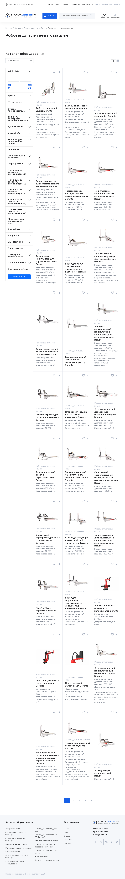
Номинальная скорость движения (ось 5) (17, 201)
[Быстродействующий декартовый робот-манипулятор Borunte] (77, 516)
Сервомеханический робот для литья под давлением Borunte (47, 352)
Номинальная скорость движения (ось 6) (17, 211)
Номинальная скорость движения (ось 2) (17, 172)
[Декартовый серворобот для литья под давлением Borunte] (48, 515)
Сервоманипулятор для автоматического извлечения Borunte (47, 184)
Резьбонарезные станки (16, 844)
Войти (97, 4)
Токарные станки (12, 829)
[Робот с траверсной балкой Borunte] (48, 87)
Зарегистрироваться (111, 4)
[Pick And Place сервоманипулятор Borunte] (48, 583)
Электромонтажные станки (46, 841)
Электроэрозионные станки (47, 860)
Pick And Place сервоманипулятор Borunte (46, 610)
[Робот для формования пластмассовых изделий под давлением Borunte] (77, 578)
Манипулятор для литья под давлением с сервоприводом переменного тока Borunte (47, 758)
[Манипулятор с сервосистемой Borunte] (106, 738)
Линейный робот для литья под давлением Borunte (47, 417)
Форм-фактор (15, 164)
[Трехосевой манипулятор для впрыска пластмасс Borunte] (48, 235)
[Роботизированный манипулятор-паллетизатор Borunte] (106, 581)
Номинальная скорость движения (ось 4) (17, 192)
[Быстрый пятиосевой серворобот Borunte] (77, 86)
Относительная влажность (16, 157)
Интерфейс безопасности (15, 256)
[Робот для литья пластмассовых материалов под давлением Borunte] (77, 238)
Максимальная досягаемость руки (16, 221)
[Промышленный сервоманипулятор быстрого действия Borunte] (106, 233)
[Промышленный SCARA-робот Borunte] (77, 655)
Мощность (13, 149)
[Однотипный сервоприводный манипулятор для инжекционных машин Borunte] (106, 452)
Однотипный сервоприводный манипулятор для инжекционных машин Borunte (106, 477)
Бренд (11, 95)
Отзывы (65, 4)
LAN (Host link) (15, 242)
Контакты (86, 4)
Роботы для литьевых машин (77, 740)
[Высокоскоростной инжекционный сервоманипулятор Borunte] (77, 322)
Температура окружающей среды (15, 141)
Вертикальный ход (18, 269)
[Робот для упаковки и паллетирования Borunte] (48, 654)
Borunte (16, 102)
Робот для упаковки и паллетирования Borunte (47, 683)
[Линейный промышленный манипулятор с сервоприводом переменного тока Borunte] (106, 306)
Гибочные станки (12, 852)
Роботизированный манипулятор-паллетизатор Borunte (106, 608)
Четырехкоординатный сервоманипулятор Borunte (77, 746)
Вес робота (14, 229)
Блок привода (15, 248)
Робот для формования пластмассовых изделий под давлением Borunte (75, 603)
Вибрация (13, 235)
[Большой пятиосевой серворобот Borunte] (106, 89)
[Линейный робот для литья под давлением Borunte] (48, 392)
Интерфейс (14, 133)
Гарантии (68, 839)
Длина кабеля (15, 127)
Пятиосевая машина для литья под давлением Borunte (76, 414)
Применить (19, 277)
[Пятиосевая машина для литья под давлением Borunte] (77, 390)
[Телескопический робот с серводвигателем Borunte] (48, 452)
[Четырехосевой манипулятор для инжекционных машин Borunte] (77, 166)
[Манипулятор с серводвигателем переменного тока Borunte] (106, 166)
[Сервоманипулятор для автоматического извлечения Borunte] (48, 161)
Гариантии (75, 4)
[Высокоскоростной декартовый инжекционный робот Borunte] (106, 389)
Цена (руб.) (13, 71)
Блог (57, 4)
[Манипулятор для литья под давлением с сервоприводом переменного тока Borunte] (48, 729)
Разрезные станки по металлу (18, 848)
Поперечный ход (17, 262)
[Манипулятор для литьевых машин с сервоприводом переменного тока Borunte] (106, 515)
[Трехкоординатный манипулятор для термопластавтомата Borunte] (77, 452)
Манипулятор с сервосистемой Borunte (102, 773)
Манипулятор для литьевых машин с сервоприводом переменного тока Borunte (104, 540)
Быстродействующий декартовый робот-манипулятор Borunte (77, 540)
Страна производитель (16, 110)
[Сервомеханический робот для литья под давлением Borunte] (48, 318)
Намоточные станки (43, 856)
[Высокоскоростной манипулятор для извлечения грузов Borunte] (106, 648)
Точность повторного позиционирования (18, 119)
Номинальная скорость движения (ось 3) (17, 182)
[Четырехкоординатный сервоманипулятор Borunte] (77, 726)
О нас (50, 4)
